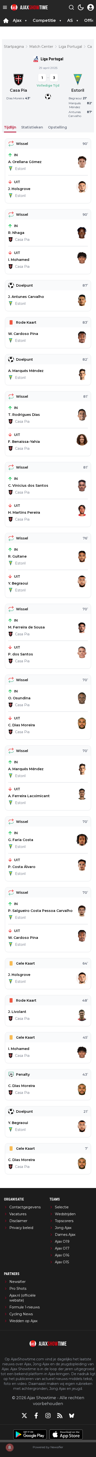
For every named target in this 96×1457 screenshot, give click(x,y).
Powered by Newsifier (48, 1447)
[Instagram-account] (48, 1416)
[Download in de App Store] (66, 1434)
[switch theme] (80, 7)
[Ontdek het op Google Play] (30, 1434)
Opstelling (57, 127)
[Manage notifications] (10, 1447)
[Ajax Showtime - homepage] (29, 7)
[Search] (71, 7)
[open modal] (90, 7)
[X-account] (24, 1416)
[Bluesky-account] (72, 1416)
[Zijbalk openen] (5, 7)
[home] (6, 21)
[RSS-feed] (60, 1416)
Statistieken (32, 127)
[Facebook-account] (36, 1416)
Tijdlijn (10, 127)
